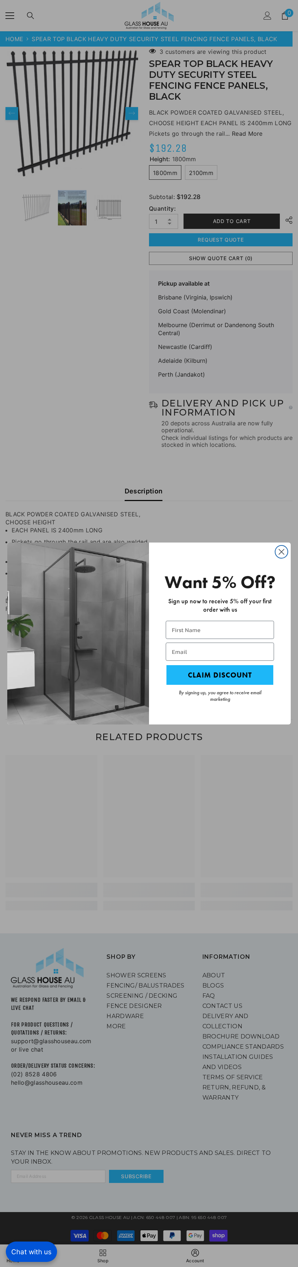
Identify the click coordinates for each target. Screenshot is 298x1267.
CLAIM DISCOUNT (220, 675)
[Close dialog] (281, 551)
